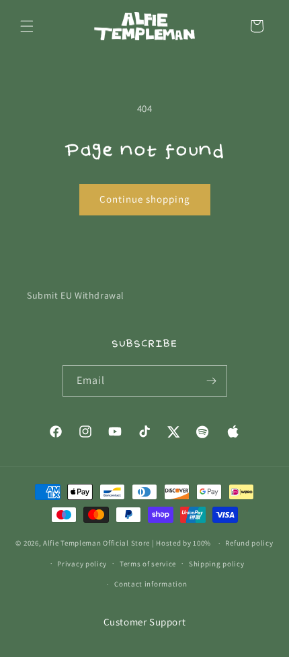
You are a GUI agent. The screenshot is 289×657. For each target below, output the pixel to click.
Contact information (150, 584)
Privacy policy (82, 563)
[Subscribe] (211, 381)
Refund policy (249, 543)
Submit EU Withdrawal (75, 295)
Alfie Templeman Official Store (96, 543)
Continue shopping (144, 199)
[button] (27, 26)
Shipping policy (217, 563)
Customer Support (145, 621)
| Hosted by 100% (181, 543)
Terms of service (148, 563)
